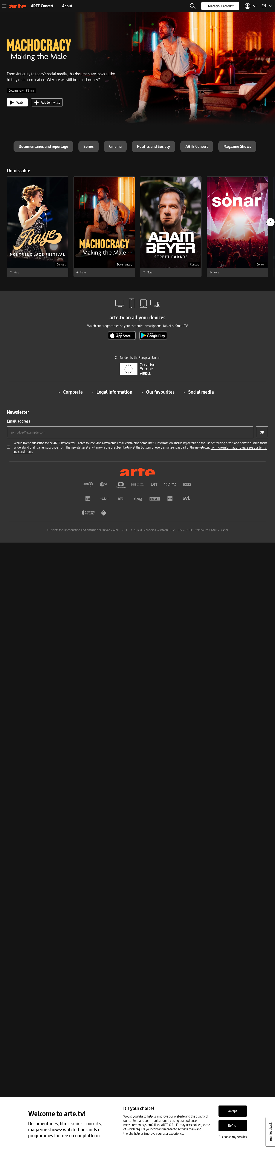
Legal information (114, 392)
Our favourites (160, 392)
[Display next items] (270, 222)
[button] (193, 6)
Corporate (73, 392)
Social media (201, 392)
